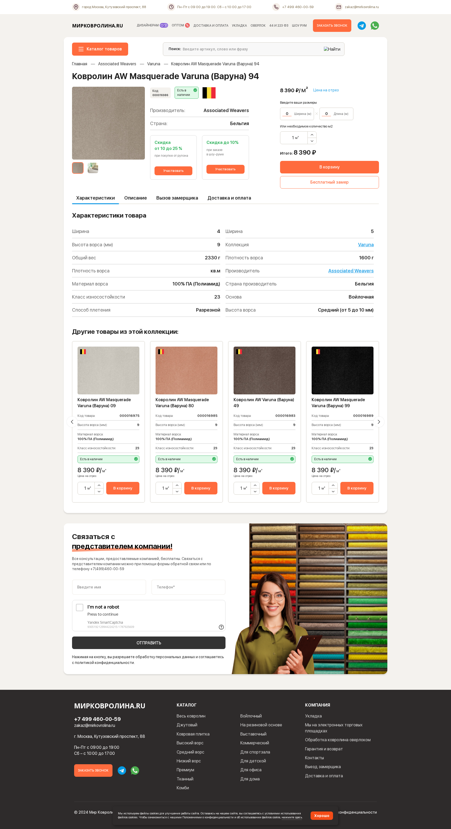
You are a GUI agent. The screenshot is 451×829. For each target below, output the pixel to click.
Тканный (185, 779)
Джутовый (187, 724)
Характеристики (95, 198)
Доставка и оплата (229, 198)
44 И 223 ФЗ (278, 25)
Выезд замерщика (323, 766)
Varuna (153, 63)
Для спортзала (255, 752)
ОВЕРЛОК (258, 25)
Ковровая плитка (193, 734)
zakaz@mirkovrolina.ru (94, 725)
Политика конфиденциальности (348, 812)
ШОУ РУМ (299, 25)
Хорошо (321, 816)
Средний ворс (190, 752)
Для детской (253, 760)
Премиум (185, 769)
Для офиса (251, 769)
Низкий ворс (189, 760)
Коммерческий (254, 742)
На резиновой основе (261, 724)
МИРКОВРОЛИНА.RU (97, 25)
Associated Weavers (117, 63)
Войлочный (251, 716)
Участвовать (173, 171)
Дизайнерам (148, 25)
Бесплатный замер (329, 182)
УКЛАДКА (239, 25)
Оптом (178, 25)
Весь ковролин (191, 716)
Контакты (314, 757)
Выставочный (253, 734)
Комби (183, 787)
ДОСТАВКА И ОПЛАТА (210, 25)
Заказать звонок (332, 25)
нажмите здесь (292, 817)
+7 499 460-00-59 (97, 719)
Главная (79, 63)
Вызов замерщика (177, 198)
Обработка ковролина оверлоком (338, 739)
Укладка (313, 716)
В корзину (329, 167)
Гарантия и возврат (324, 748)
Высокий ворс (190, 742)
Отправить (149, 642)
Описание (135, 198)
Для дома (250, 779)
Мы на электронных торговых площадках (334, 727)
